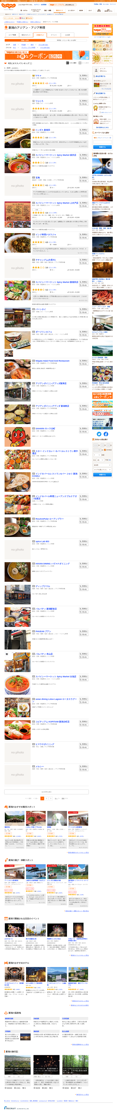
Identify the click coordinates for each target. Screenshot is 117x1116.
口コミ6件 (52, 185)
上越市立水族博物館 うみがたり (35, 880)
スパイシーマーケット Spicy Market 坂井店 (56, 155)
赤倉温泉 (36, 1018)
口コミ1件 (52, 108)
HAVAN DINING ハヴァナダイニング (53, 564)
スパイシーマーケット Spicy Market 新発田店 (57, 282)
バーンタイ (41, 309)
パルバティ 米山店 (44, 654)
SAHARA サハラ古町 (45, 428)
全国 (14, 44)
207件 (81, 836)
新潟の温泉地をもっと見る (80, 1044)
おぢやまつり (9, 939)
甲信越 (23, 44)
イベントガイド (42, 14)
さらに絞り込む (43, 44)
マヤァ (38, 75)
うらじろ (39, 101)
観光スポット (26, 35)
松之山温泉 (65, 1031)
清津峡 (49, 827)
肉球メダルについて (106, 112)
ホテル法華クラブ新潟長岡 (34, 983)
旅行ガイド (15, 14)
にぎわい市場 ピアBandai (34, 827)
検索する (102, 147)
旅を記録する (100, 93)
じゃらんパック (36, 10)
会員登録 (43, 4)
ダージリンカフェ (44, 332)
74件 (38, 987)
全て (14, 47)
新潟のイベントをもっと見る (80, 955)
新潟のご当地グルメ (36, 21)
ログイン (37, 4)
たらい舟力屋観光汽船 (54, 880)
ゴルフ (90, 10)
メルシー (40, 766)
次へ (56, 798)
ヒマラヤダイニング (45, 744)
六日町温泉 (65, 1018)
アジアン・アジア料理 (28, 47)
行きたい (83, 75)
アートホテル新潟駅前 (75, 827)
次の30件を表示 (46, 792)
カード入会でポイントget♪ (102, 37)
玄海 (38, 177)
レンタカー (71, 10)
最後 (63, 798)
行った (83, 78)
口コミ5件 (52, 242)
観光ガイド (22, 14)
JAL (51, 1100)
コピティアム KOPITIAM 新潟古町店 (52, 722)
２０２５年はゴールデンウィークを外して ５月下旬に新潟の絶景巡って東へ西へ (75, 1071)
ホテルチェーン (15, 1100)
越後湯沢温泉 (9, 1018)
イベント (54, 35)
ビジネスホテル (24, 1100)
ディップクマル (43, 586)
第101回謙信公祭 (31, 939)
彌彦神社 (7, 827)
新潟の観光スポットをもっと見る (78, 852)
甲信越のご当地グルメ (22, 21)
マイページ (113, 4)
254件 (81, 989)
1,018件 (18, 836)
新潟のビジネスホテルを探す (80, 1005)
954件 (39, 836)
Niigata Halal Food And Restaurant (52, 361)
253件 (39, 891)
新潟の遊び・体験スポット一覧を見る (77, 911)
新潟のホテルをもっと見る (80, 1001)
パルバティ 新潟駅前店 (46, 609)
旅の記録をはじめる (102, 127)
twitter (99, 434)
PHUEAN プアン (43, 631)
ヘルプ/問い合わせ (111, 1)
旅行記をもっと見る (82, 1094)
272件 (60, 836)
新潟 (32, 44)
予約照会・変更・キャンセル (101, 4)
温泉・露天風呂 (34, 1100)
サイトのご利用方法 (99, 1)
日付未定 (109, 450)
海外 (99, 10)
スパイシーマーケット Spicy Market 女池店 (56, 676)
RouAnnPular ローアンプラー (50, 519)
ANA (53, 1100)
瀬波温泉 (36, 1031)
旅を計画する (100, 76)
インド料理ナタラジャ (46, 234)
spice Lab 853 (42, 541)
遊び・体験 (47, 10)
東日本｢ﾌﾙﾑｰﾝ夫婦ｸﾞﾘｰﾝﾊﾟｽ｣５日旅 (17, 1068)
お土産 (67, 35)
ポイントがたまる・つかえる (11, 18)
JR (48, 1100)
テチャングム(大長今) (46, 260)
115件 (60, 989)
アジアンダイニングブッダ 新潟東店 (52, 406)
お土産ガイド (50, 14)
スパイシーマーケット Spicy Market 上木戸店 (57, 203)
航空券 (81, 10)
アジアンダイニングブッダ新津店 (51, 383)
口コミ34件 (52, 213)
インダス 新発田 (42, 130)
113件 (81, 894)
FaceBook (106, 434)
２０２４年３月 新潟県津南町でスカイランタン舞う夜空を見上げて (46, 1071)
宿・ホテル (7, 1100)
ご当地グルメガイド (31, 14)
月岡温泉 (8, 1031)
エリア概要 (12, 35)
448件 (18, 989)
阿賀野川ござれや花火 (54, 939)
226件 (60, 893)
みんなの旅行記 (59, 14)
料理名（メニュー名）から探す (66, 40)
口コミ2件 (52, 83)
